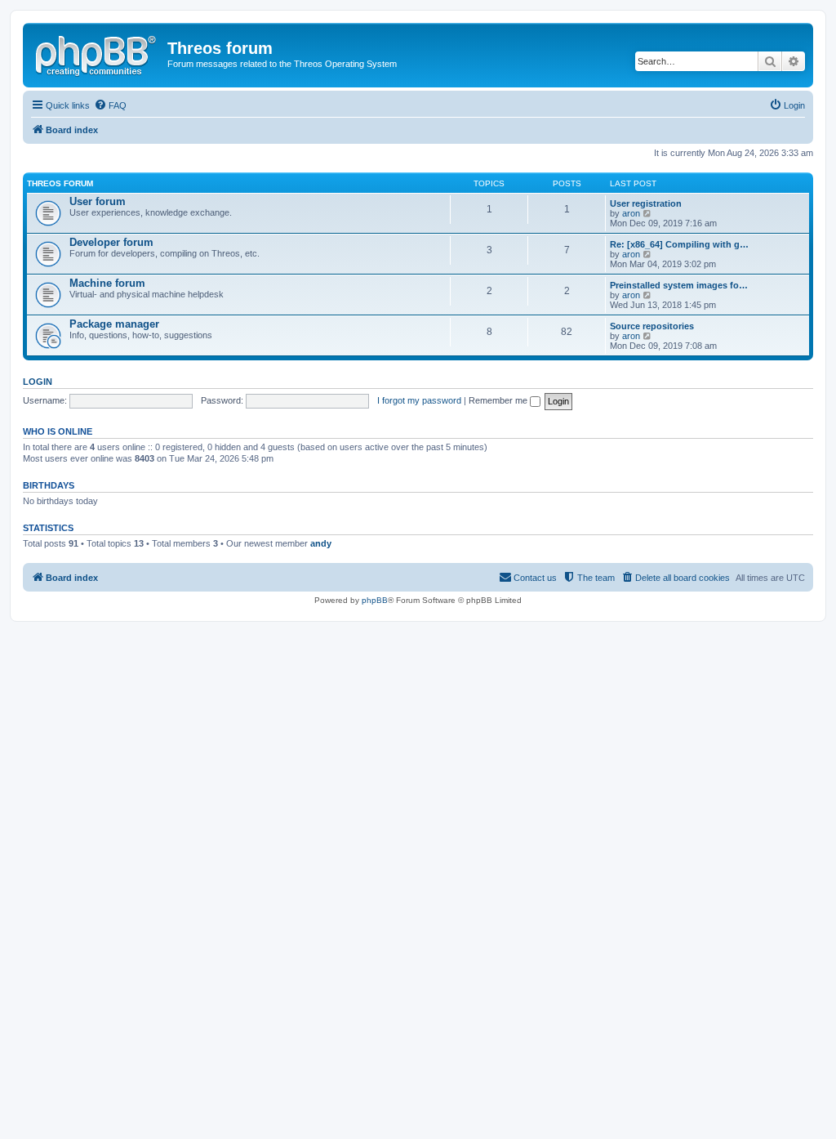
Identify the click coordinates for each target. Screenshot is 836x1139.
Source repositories (652, 326)
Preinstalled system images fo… (679, 285)
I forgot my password (419, 400)
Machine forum (107, 283)
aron (631, 213)
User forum (97, 201)
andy (320, 543)
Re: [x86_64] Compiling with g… (679, 244)
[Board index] (97, 53)
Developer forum (111, 242)
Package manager (114, 324)
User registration (646, 203)
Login (37, 381)
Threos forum (60, 183)
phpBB (375, 600)
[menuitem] (110, 105)
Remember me (499, 400)
